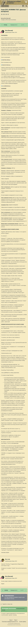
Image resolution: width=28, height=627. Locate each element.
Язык (10, 620)
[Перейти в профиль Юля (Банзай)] (2, 31)
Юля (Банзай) (7, 18)
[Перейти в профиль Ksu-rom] (2, 560)
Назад (5, 24)
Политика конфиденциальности (10, 621)
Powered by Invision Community (14, 624)
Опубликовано (11, 32)
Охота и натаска (12, 19)
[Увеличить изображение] (5, 59)
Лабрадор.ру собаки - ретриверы (14, 2)
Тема (15, 620)
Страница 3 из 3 (14, 24)
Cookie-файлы (22, 621)
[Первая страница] (2, 25)
